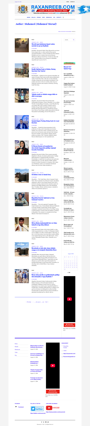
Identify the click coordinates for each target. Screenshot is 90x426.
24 (64, 267)
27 (70, 267)
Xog (16, 355)
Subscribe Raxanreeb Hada (69, 325)
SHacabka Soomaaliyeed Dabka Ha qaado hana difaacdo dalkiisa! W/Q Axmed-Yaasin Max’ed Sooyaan (69, 177)
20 (70, 265)
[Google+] (44, 422)
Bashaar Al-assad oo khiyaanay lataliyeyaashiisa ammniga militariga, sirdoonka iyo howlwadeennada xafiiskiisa (69, 130)
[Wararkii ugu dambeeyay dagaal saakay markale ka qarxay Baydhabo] (22, 45)
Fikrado (16, 346)
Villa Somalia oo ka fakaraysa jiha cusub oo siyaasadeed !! (69, 233)
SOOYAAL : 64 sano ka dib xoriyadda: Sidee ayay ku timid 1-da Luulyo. (69, 193)
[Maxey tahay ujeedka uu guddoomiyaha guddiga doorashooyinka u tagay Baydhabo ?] (22, 276)
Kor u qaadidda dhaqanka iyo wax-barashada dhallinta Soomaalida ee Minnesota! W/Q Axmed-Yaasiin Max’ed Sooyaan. (69, 74)
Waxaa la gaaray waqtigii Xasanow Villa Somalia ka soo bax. (69, 169)
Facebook (21, 407)
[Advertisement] (69, 53)
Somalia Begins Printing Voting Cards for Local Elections (45, 122)
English (41, 67)
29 (74, 267)
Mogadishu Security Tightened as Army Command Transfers (43, 199)
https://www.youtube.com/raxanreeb (55, 412)
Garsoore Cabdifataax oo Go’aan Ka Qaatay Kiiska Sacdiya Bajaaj (37, 354)
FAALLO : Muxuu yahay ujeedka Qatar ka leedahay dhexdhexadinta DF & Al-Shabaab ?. (69, 201)
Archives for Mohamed (66, 31)
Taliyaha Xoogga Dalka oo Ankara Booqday (36, 370)
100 (40, 302)
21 (72, 265)
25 (66, 267)
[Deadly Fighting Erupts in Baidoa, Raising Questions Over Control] (22, 70)
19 (68, 265)
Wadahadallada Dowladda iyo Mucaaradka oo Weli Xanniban (35, 362)
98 (36, 302)
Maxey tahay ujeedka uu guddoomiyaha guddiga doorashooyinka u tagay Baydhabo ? (45, 276)
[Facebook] (42, 422)
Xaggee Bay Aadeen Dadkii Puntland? (69, 84)
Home (59, 31)
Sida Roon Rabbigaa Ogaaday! (69, 92)
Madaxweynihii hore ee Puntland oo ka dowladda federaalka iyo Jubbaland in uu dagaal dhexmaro (69, 140)
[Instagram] (46, 422)
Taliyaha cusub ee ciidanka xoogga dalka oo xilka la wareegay (44, 95)
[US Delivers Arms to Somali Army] (22, 176)
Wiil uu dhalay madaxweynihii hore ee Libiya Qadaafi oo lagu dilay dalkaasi (44, 224)
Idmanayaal (17, 349)
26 (68, 267)
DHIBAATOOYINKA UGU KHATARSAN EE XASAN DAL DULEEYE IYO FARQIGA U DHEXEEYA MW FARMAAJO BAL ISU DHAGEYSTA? (69, 121)
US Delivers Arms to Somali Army (41, 174)
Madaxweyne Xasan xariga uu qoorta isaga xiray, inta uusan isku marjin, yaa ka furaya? (69, 217)
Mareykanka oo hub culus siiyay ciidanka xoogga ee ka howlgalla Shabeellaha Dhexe (44, 249)
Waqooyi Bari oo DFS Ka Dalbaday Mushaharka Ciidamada (37, 346)
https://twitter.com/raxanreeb (37, 413)
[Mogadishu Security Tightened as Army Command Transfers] (22, 199)
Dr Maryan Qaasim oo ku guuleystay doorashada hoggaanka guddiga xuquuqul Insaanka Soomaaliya (44, 148)
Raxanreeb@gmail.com (69, 356)
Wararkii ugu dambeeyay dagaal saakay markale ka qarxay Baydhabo (43, 45)
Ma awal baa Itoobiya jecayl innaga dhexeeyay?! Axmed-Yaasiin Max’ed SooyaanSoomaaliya (69, 101)
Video (16, 352)
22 (74, 265)
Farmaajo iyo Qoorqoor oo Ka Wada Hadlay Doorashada (36, 378)
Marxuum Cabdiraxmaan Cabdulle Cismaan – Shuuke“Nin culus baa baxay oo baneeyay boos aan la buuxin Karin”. (69, 159)
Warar (41, 42)
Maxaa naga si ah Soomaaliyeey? (68, 225)
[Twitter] (48, 422)
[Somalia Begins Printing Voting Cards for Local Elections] (22, 122)
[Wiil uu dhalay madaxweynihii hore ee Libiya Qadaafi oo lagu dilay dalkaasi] (22, 224)
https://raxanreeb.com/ (69, 353)
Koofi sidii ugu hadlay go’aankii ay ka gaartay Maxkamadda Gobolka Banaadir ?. (69, 241)
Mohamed (35, 48)
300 (43, 302)
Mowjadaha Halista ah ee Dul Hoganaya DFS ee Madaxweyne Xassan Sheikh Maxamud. (69, 185)
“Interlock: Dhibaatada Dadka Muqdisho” (69, 111)
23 (76, 265)
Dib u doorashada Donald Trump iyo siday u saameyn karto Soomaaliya (68, 149)
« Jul (69, 272)
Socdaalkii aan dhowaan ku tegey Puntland (69, 209)
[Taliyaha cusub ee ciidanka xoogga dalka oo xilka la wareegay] (22, 95)
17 (64, 265)
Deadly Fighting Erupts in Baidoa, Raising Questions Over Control (44, 70)
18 (66, 265)
